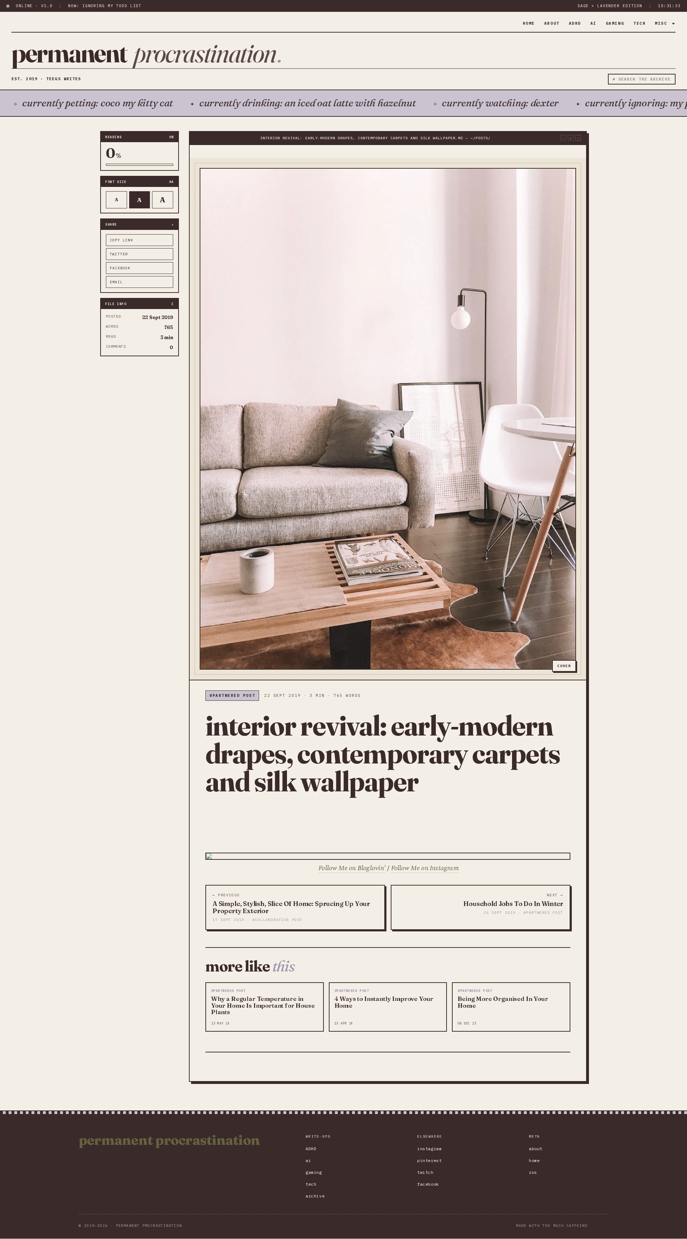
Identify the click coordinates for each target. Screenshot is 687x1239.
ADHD (575, 23)
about (552, 23)
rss (533, 1172)
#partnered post (232, 695)
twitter (119, 254)
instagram (429, 1148)
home (529, 23)
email (116, 282)
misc (662, 23)
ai (593, 23)
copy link (121, 240)
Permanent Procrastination (169, 1140)
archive (315, 1196)
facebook (120, 268)
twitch (425, 1172)
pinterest (429, 1160)
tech (639, 23)
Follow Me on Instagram (425, 867)
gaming (615, 23)
